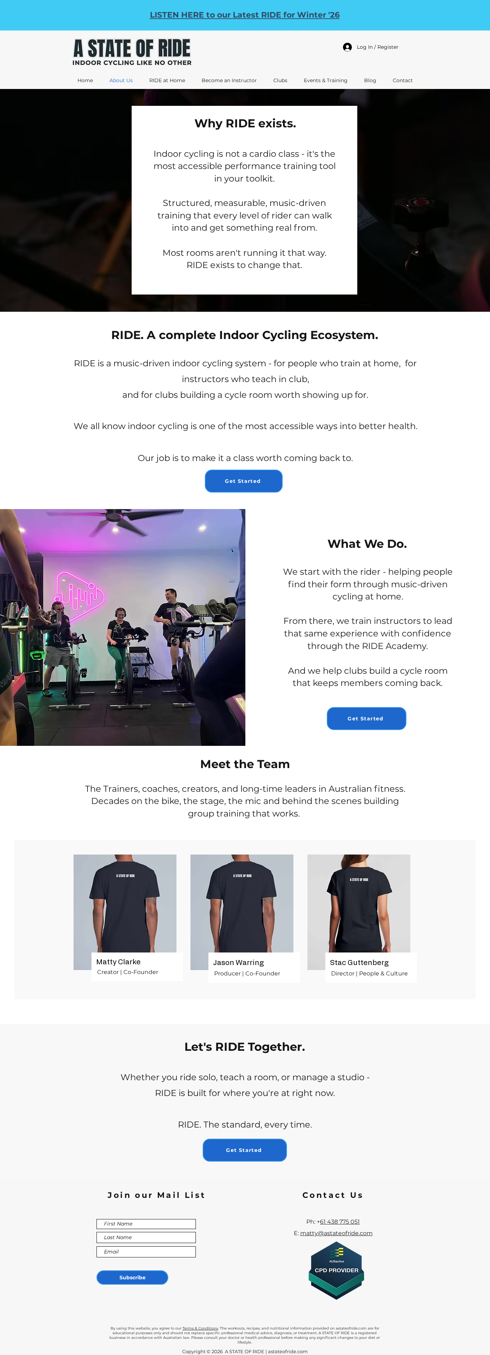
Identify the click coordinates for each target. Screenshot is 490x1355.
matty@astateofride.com (336, 1233)
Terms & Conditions (200, 1328)
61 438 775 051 (340, 1221)
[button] (244, 481)
